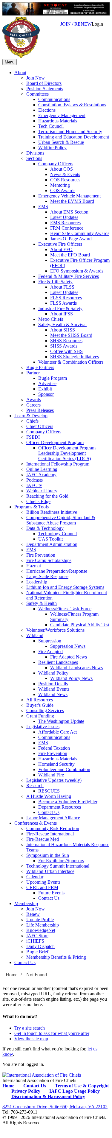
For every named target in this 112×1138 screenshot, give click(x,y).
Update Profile (40, 919)
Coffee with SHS (66, 351)
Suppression (49, 640)
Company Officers (55, 163)
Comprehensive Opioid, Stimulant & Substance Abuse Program (60, 520)
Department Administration (51, 544)
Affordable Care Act (57, 731)
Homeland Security (56, 764)
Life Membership (42, 924)
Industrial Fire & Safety (60, 308)
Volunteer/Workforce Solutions (55, 630)
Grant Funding (40, 715)
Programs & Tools (31, 506)
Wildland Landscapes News (76, 667)
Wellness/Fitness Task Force (64, 608)
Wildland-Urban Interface (50, 871)
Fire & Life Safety (55, 281)
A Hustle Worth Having (48, 796)
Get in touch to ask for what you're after (51, 1033)
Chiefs (32, 421)
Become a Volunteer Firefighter (67, 801)
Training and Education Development (73, 136)
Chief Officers (39, 426)
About (20, 72)
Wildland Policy (53, 672)
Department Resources (59, 806)
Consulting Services (45, 710)
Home (11, 974)
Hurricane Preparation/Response (56, 571)
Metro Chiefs (50, 319)
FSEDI (33, 437)
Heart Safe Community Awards (79, 233)
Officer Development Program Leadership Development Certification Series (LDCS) (67, 453)
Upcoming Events (43, 882)
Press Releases (40, 410)
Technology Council (57, 533)
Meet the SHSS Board (71, 335)
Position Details (53, 683)
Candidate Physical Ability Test (79, 624)
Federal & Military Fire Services (68, 276)
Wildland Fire (51, 774)
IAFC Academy (41, 474)
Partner (33, 372)
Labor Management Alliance (53, 817)
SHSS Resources (66, 340)
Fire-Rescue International (50, 833)
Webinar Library (41, 490)
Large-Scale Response (47, 576)
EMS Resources (65, 222)
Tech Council (51, 126)
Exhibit (45, 388)
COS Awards (62, 190)
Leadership (36, 581)
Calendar (34, 876)
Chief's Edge (38, 501)
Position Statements (44, 88)
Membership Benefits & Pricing (56, 957)
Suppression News (67, 646)
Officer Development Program (55, 442)
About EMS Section (69, 211)
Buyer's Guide (39, 705)
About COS (61, 169)
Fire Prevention (40, 555)
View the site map (31, 1038)
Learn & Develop (30, 415)
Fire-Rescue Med (42, 839)
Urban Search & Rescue (61, 142)
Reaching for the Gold (47, 496)
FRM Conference (66, 228)
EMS (43, 206)
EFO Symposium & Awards (76, 270)
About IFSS (61, 313)
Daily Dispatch (40, 946)
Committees (37, 93)
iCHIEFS (35, 941)
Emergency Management (61, 115)
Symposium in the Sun (47, 855)
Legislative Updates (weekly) (54, 780)
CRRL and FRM (42, 887)
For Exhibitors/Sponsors (61, 860)
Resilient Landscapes (58, 662)
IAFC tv (34, 485)
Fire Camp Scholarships (48, 560)
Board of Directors (44, 83)
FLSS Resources (66, 297)
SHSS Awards (63, 345)
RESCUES (49, 790)
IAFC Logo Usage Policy (74, 1091)
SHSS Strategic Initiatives (74, 356)
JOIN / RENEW (76, 24)
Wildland (34, 635)
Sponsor (46, 394)
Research (35, 785)
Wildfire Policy (52, 147)
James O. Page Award (71, 238)
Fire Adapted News (68, 656)
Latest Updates (64, 217)
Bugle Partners (40, 367)
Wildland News (52, 694)
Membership (26, 903)
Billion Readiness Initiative (51, 512)
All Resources (39, 699)
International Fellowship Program (57, 463)
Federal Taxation (54, 748)
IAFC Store (37, 935)
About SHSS (62, 329)
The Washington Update (61, 721)
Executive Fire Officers (60, 244)
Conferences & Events (35, 823)
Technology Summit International (57, 865)
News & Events (65, 174)
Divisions (35, 152)
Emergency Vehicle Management (69, 195)
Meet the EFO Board (70, 254)
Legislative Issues (42, 726)
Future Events (51, 892)
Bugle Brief (37, 951)
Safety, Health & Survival (62, 324)
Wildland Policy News (71, 678)
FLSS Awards (63, 303)
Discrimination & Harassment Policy (48, 1096)
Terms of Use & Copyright (82, 1085)
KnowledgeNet (40, 930)
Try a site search (29, 1027)
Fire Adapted (50, 651)
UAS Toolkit (50, 538)
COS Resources (65, 179)
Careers (33, 404)
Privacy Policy (25, 1091)
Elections (47, 110)
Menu (9, 62)
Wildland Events (53, 689)
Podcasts (34, 479)
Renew (33, 914)
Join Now (35, 77)
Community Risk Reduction (52, 828)
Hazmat (33, 565)
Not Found (36, 974)
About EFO (61, 249)
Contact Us (48, 812)
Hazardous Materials (57, 120)
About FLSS (62, 286)
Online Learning (41, 469)
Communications (54, 99)
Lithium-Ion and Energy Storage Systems (65, 587)
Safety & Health (41, 603)
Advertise (47, 383)
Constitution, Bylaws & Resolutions (72, 104)
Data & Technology (45, 528)
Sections (34, 158)
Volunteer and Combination (64, 769)
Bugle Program (52, 378)
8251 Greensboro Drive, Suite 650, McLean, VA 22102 (55, 1106)
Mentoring (60, 185)
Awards (33, 399)
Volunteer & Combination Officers (70, 362)
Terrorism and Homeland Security (70, 131)
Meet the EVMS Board (72, 201)
